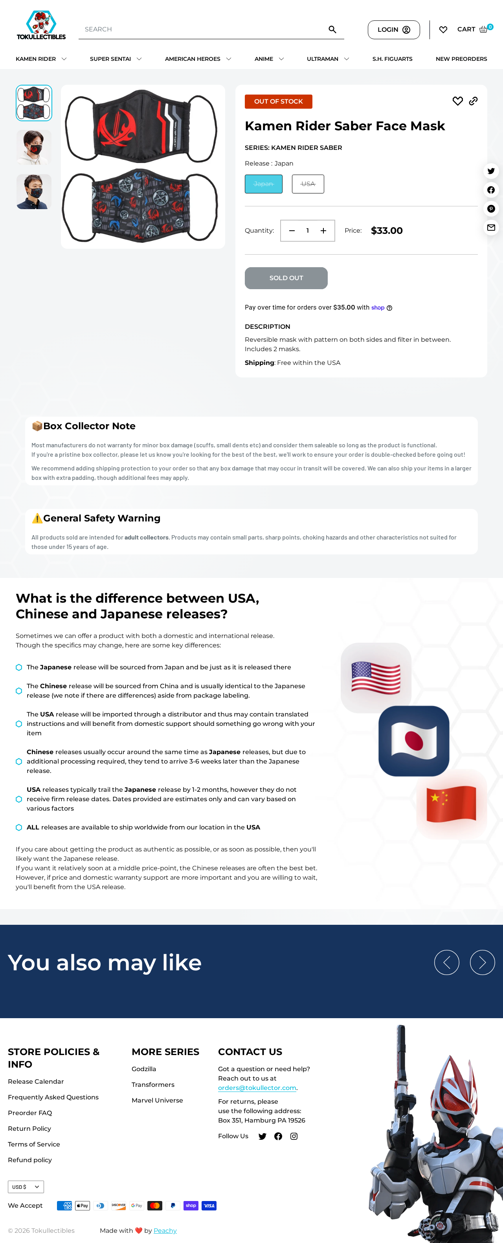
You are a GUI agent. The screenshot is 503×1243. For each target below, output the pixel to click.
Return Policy (29, 1128)
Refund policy (30, 1160)
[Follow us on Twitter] (262, 1137)
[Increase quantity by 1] (325, 231)
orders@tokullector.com (257, 1088)
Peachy (165, 1230)
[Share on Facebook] (491, 190)
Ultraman (322, 58)
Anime (264, 58)
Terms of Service (34, 1144)
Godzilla (144, 1069)
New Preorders (461, 58)
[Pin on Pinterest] (491, 209)
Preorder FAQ (30, 1113)
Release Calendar (36, 1081)
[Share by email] (491, 227)
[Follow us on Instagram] (294, 1137)
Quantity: (259, 230)
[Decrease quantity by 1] (289, 231)
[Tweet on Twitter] (491, 171)
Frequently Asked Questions (53, 1097)
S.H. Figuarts (393, 58)
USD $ (19, 1186)
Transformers (153, 1084)
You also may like (105, 962)
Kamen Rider (36, 58)
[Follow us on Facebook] (278, 1137)
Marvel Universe (157, 1100)
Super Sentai (110, 58)
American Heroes (192, 58)
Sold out (286, 278)
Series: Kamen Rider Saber (293, 147)
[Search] (332, 29)
